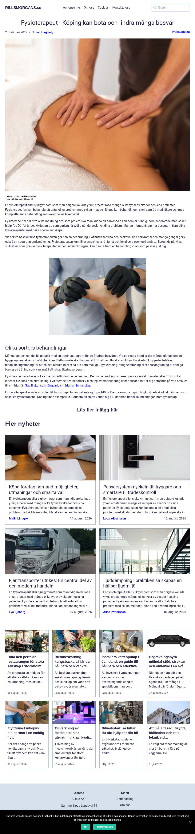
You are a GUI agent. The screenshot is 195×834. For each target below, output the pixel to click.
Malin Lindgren (19, 518)
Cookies (103, 7)
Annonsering (71, 7)
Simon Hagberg (42, 32)
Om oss (89, 7)
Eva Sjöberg (17, 612)
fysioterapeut (181, 32)
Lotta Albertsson (114, 518)
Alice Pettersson (114, 612)
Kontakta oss (121, 7)
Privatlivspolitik (104, 826)
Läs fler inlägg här (97, 409)
